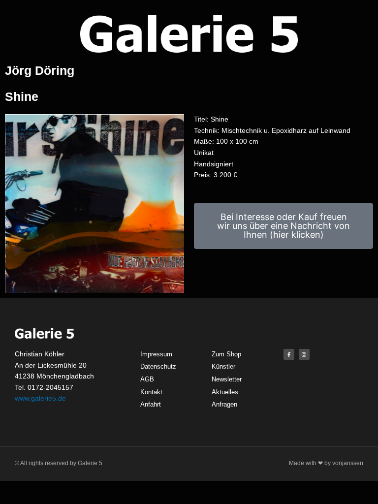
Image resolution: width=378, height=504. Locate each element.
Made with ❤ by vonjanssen (326, 463)
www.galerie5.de (40, 398)
